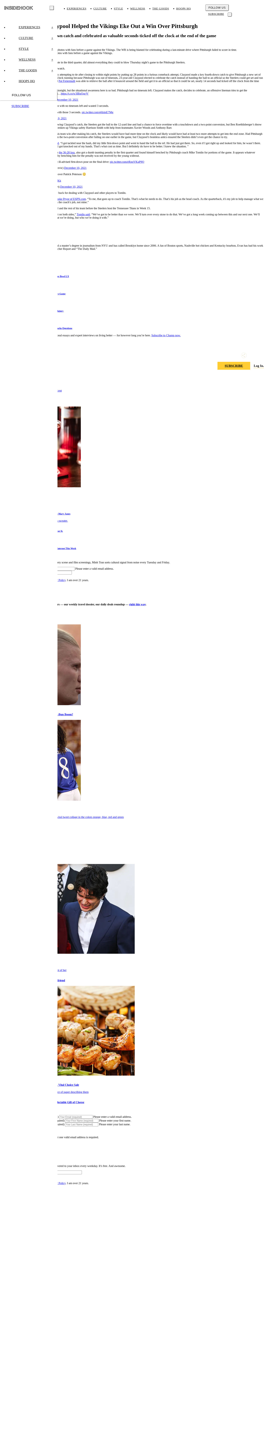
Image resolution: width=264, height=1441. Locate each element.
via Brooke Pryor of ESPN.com (68, 198)
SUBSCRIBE (234, 366)
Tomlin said (83, 214)
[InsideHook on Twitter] (261, 355)
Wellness (137, 8)
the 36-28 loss (67, 152)
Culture (100, 8)
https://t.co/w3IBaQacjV (75, 93)
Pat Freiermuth (67, 81)
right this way (137, 604)
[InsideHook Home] (18, 8)
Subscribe (216, 14)
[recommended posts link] (62, 817)
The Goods (160, 8)
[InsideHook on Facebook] (252, 355)
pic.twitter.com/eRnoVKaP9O (127, 161)
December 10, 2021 (67, 99)
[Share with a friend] (244, 355)
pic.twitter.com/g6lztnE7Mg (97, 112)
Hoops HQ (183, 8)
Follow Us (217, 7)
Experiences (76, 8)
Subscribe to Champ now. (166, 335)
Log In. (259, 366)
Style (118, 8)
